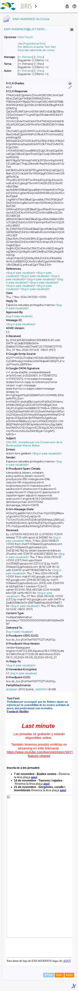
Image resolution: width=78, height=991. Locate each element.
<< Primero (25, 57)
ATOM (48, 975)
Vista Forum (25, 37)
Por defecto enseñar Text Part (37, 47)
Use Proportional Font (32, 43)
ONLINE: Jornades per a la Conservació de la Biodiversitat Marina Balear (34, 444)
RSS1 (59, 975)
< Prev (39, 57)
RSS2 (69, 975)
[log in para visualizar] (20, 272)
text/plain (12, 689)
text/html (42, 689)
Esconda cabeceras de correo (36, 50)
